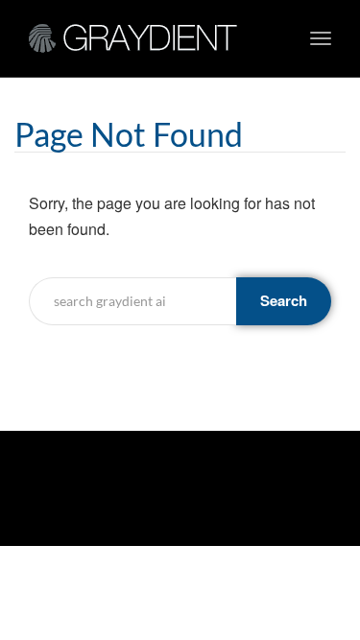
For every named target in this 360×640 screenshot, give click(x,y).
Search (283, 300)
